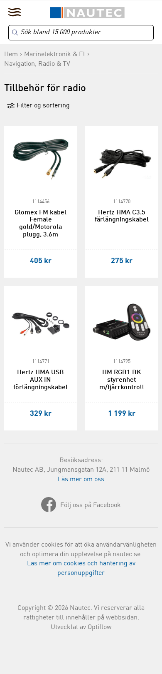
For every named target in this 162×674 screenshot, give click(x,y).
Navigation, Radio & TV (37, 64)
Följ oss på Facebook (90, 505)
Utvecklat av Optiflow (81, 627)
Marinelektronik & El (54, 54)
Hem (11, 54)
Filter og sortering (42, 105)
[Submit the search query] (15, 32)
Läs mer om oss (81, 479)
